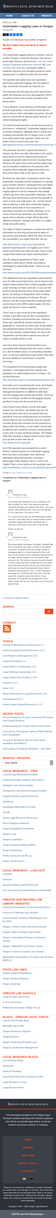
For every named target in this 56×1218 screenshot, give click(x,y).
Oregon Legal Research (38, 1206)
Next (26, 598)
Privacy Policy (28, 1163)
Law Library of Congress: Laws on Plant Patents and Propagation (27, 733)
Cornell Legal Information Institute (20, 774)
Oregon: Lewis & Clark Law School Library (24, 927)
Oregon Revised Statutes (16, 978)
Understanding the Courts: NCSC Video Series (27, 726)
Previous (8, 598)
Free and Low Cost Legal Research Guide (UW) (27, 890)
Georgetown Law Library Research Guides (24, 791)
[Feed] (7, 629)
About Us (28, 15)
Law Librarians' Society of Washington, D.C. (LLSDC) (25, 919)
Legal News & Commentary (17, 666)
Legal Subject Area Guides (21, 473)
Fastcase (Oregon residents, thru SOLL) (23, 780)
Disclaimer (28, 1155)
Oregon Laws (9, 834)
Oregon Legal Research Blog (28, 6)
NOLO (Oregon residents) (16, 823)
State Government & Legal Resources (22, 694)
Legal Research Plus (13, 1087)
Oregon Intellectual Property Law (19, 1042)
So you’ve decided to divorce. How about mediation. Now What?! (24, 742)
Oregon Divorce (11, 1037)
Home (9, 15)
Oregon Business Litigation (17, 1031)
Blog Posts (28, 1171)
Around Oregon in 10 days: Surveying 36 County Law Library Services (28, 719)
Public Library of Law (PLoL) (17, 856)
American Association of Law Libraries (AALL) (26, 907)
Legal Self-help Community (17, 672)
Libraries (7, 683)
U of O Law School (12, 1002)
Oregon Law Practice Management (20, 1047)
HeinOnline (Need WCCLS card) (19, 807)
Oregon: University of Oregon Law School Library (24, 939)
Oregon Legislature (13, 839)
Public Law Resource (14, 861)
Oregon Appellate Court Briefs (18, 829)
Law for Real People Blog (16, 1020)
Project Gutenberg (12, 850)
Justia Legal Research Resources (20, 818)
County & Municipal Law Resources (21, 645)
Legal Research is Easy (15, 1082)
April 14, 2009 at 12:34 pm (18, 497)
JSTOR (6, 812)
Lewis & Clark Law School (16, 997)
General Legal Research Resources (21, 650)
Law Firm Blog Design (27, 1214)
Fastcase (7, 879)
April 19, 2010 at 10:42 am (18, 540)
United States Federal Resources (20, 704)
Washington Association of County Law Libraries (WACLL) (28, 958)
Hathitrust (8, 801)
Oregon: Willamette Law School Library (23, 946)
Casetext (7, 874)
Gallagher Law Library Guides (18, 785)
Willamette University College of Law (21, 1008)
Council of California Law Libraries (20, 912)
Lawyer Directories (12, 661)
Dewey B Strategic (12, 1071)
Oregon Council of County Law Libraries (23, 951)
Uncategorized (10, 699)
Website (46, 15)
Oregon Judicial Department (17, 973)
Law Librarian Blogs (13, 1060)
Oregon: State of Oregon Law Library (22, 932)
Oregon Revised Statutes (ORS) (19, 845)
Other (5, 688)
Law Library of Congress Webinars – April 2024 (27, 749)
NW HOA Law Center (13, 1026)
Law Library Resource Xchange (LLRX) (23, 1077)
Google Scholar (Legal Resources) (20, 796)
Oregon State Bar (12, 984)
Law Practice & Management (17, 656)
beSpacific (8, 1066)
